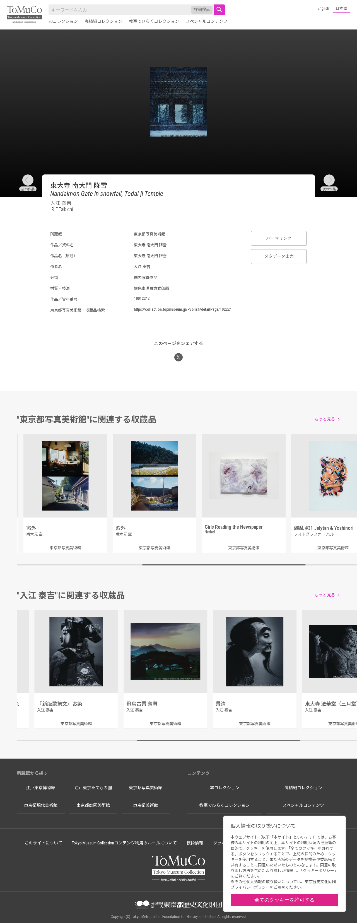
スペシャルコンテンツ (206, 21)
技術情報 (195, 843)
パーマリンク (278, 238)
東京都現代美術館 (40, 805)
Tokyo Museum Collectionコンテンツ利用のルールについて (124, 843)
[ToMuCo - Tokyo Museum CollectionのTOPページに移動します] (24, 14)
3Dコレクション (63, 21)
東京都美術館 (145, 805)
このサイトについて (43, 843)
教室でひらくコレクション (154, 21)
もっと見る (324, 419)
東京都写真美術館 (145, 787)
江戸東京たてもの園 (93, 787)
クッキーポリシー (318, 870)
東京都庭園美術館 (93, 805)
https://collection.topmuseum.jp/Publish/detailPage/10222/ (182, 309)
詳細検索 (202, 9)
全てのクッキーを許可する (284, 900)
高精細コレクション (103, 21)
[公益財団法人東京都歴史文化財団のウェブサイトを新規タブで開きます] (178, 905)
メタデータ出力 (279, 256)
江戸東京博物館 (40, 787)
